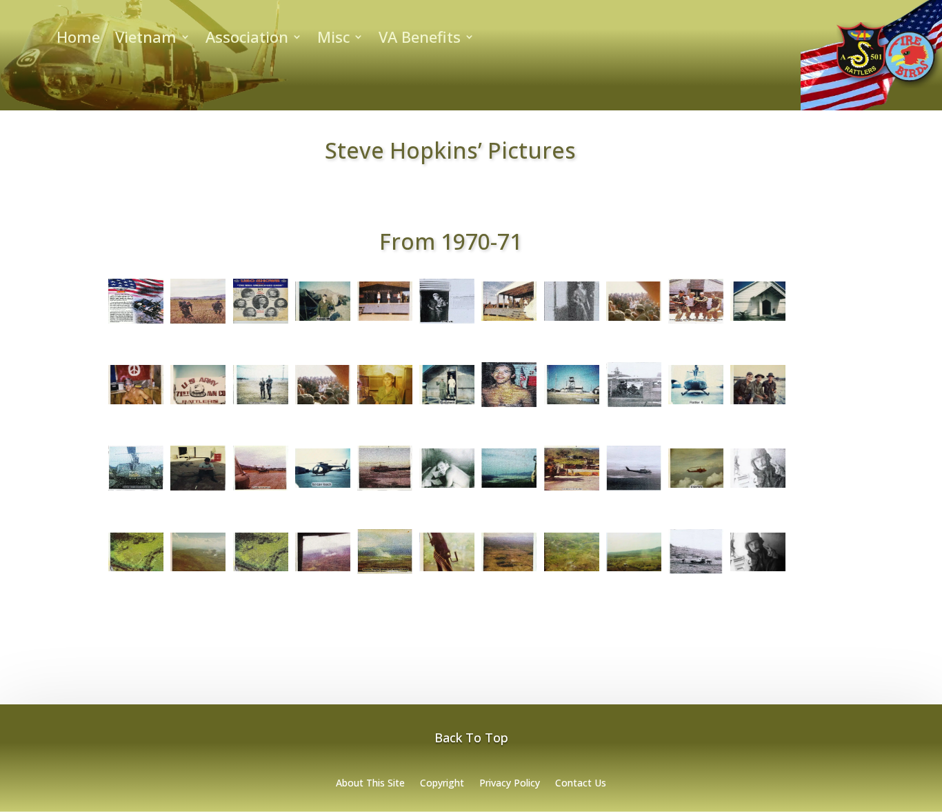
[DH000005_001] (695, 323)
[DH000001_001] (198, 323)
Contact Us (580, 783)
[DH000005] (633, 320)
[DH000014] (384, 490)
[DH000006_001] (135, 404)
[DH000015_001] (571, 490)
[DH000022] (322, 571)
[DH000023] (384, 574)
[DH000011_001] (757, 404)
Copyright (442, 783)
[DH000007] (198, 404)
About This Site (370, 783)
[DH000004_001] (571, 320)
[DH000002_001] (322, 320)
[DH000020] (198, 571)
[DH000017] (695, 487)
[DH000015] (509, 487)
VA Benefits (420, 39)
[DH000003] (384, 320)
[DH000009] (446, 404)
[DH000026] (571, 571)
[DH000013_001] (322, 487)
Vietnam (146, 39)
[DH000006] (757, 320)
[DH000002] (260, 323)
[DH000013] (260, 490)
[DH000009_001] (509, 407)
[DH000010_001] (633, 407)
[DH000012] (135, 490)
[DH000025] (509, 571)
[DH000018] (757, 487)
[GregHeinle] (757, 571)
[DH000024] (446, 571)
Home (78, 39)
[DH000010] (571, 404)
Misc (333, 39)
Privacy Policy (509, 783)
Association (247, 39)
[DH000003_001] (446, 323)
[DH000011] (695, 404)
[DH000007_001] (260, 404)
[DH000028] (695, 574)
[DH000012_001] (198, 490)
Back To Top (471, 737)
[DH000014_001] (446, 487)
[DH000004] (509, 320)
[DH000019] (135, 571)
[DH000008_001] (384, 404)
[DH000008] (322, 404)
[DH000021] (260, 571)
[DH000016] (633, 490)
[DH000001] (135, 323)
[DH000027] (633, 571)
